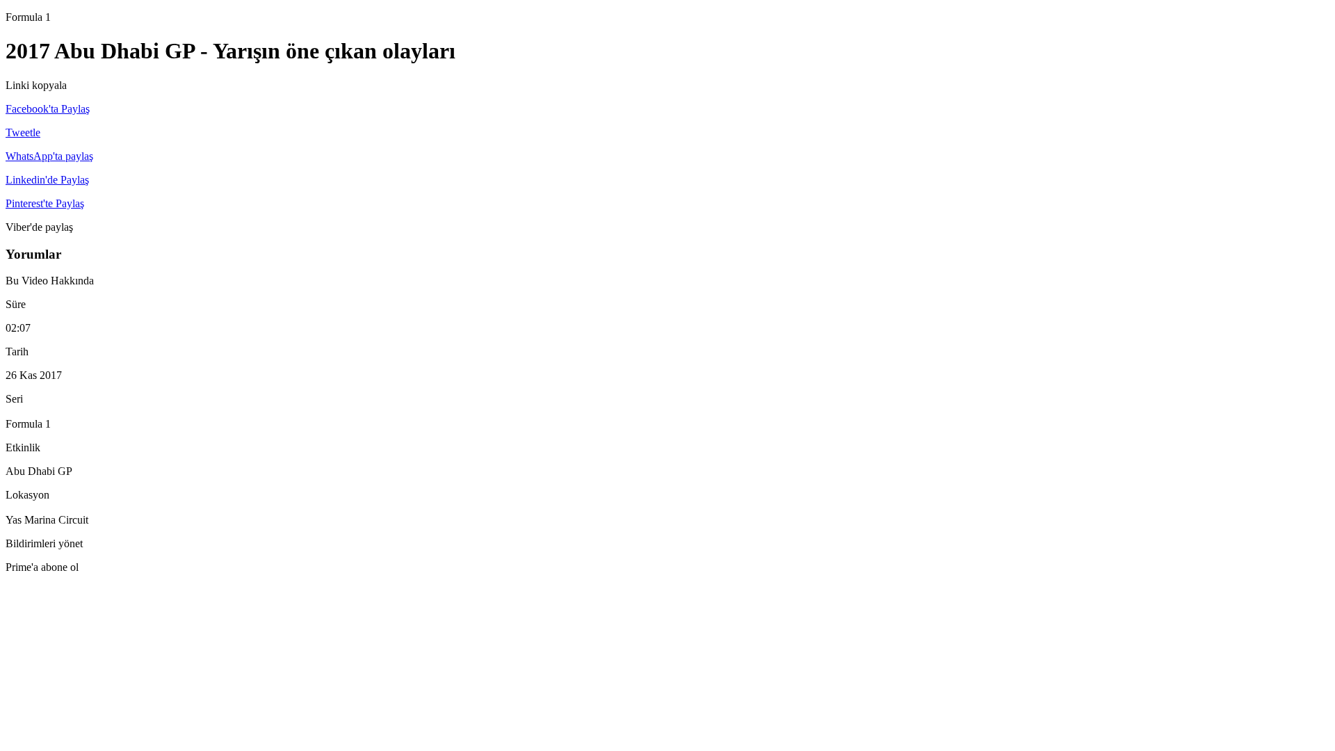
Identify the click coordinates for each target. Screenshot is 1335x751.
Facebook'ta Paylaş (48, 109)
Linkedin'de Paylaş (47, 180)
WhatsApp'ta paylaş (49, 156)
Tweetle (23, 132)
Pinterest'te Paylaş (45, 203)
